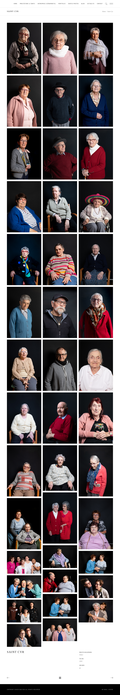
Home (104, 11)
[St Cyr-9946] (60, 518)
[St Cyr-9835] (24, 470)
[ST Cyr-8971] (24, 586)
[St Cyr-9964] (60, 365)
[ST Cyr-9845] (24, 48)
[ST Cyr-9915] (96, 48)
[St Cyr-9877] (60, 48)
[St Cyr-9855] (24, 101)
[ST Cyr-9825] (96, 101)
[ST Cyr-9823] (24, 154)
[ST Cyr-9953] (60, 312)
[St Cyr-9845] (24, 418)
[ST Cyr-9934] (60, 418)
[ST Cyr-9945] (60, 556)
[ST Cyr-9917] (96, 562)
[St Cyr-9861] (96, 312)
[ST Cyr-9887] (60, 581)
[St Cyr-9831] (24, 259)
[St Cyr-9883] (60, 101)
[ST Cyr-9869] (60, 629)
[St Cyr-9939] (96, 418)
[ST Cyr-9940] (96, 470)
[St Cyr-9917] (60, 605)
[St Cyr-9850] (96, 154)
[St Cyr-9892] (96, 611)
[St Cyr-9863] (24, 635)
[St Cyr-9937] (96, 365)
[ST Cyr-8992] (96, 523)
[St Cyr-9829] (24, 312)
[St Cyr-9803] (24, 365)
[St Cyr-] (60, 154)
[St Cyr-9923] (60, 468)
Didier (81, 655)
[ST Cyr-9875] (24, 562)
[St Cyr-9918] (96, 206)
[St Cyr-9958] (96, 586)
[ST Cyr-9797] (96, 259)
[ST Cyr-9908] (24, 206)
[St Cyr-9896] (60, 259)
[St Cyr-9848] (60, 206)
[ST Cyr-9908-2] (24, 611)
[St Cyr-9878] (24, 523)
